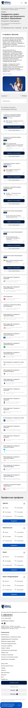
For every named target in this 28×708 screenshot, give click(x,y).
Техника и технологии (7, 654)
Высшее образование (20, 8)
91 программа (20, 516)
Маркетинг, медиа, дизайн (8, 641)
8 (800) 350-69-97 (8, 614)
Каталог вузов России (7, 665)
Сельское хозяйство (6, 645)
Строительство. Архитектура (9, 650)
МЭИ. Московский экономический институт (15, 347)
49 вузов (7, 556)
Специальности (5, 9)
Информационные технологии (9, 639)
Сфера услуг (4, 652)
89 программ (20, 581)
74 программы (20, 532)
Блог (2, 677)
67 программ (20, 512)
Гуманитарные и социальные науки (11, 637)
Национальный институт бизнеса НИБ (14, 373)
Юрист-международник (10, 576)
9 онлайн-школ (8, 516)
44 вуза (6, 532)
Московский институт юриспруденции (14, 364)
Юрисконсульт (7, 527)
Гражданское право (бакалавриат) (12, 210)
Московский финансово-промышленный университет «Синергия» (13, 238)
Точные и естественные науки (9, 657)
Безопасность (5, 634)
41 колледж (7, 585)
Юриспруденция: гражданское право (13, 362)
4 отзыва (9, 166)
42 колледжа (8, 512)
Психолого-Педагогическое (8, 643)
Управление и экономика (8, 659)
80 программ (20, 507)
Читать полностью (7, 74)
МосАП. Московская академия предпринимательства (13, 216)
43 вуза (6, 507)
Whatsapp (13, 694)
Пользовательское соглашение (7, 700)
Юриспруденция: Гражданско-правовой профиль (11, 315)
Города (3, 668)
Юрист (5, 552)
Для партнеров (5, 672)
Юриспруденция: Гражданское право (13, 417)
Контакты (3, 674)
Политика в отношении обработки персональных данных (13, 699)
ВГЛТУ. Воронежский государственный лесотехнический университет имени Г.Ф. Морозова (14, 144)
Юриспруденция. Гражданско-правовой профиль (11, 287)
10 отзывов (9, 117)
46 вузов (7, 581)
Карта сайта (4, 663)
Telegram (12, 690)
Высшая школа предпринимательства (14, 460)
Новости (3, 670)
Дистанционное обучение (7, 8)
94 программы (20, 556)
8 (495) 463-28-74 (8, 616)
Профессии (4, 679)
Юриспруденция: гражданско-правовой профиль (11, 334)
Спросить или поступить (14, 127)
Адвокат (5, 503)
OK (19, 705)
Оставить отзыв (14, 682)
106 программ (20, 589)
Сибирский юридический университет (14, 450)
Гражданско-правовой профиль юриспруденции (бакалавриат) (12, 115)
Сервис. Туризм (5, 648)
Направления (5, 632)
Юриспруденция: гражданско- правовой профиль (11, 324)
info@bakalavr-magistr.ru (7, 620)
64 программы (20, 585)
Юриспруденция (14, 9)
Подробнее (14, 521)
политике (10, 706)
